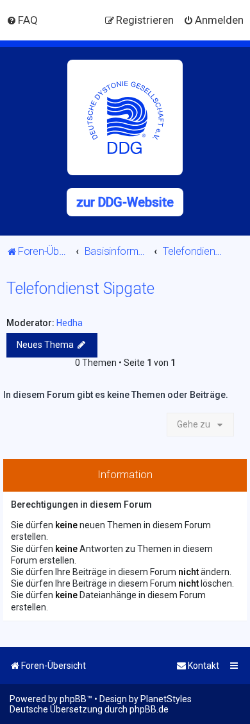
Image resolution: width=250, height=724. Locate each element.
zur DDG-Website (125, 202)
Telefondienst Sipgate (80, 288)
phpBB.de (149, 709)
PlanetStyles (166, 699)
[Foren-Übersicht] (125, 117)
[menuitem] (22, 20)
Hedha (69, 323)
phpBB (73, 699)
